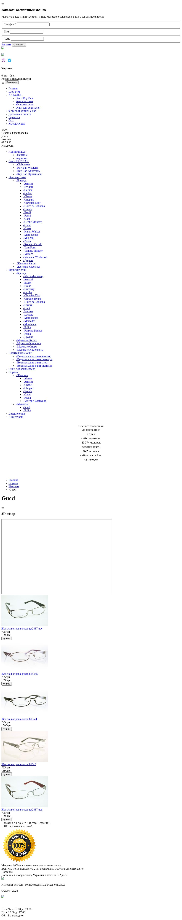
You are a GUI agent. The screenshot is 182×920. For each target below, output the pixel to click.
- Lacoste (28, 314)
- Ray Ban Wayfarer (27, 167)
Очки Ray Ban (24, 98)
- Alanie (27, 378)
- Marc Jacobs (30, 234)
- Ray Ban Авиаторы (28, 170)
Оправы (13, 372)
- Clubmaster (23, 164)
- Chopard (28, 199)
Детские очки (17, 413)
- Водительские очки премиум (34, 359)
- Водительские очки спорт (32, 362)
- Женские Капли (26, 263)
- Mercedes (29, 320)
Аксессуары (16, 416)
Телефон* (10, 24)
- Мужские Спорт (26, 346)
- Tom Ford (29, 247)
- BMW (27, 282)
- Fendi (27, 212)
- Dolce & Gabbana (34, 205)
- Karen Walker (31, 231)
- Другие (28, 260)
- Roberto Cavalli (32, 244)
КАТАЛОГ (15, 94)
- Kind (26, 407)
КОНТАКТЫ (17, 123)
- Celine (27, 193)
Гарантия (14, 117)
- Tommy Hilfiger (32, 250)
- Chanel (27, 196)
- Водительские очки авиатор (33, 356)
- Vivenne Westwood (34, 400)
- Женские (22, 375)
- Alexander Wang (33, 276)
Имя (7, 31)
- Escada (27, 209)
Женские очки (24, 101)
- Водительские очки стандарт (34, 365)
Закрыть (6, 44)
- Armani (28, 183)
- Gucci (27, 225)
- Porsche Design (32, 330)
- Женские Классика (28, 266)
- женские (22, 154)
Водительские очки (20, 352)
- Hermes (28, 311)
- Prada (27, 241)
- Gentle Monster (32, 221)
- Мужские (22, 404)
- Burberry (28, 289)
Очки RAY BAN (19, 161)
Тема (7, 38)
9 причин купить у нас (22, 110)
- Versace (28, 253)
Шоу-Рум (14, 91)
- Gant (26, 218)
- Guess (27, 228)
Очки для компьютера (22, 368)
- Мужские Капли (26, 340)
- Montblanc (29, 324)
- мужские (22, 158)
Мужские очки (25, 104)
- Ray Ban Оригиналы (29, 174)
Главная (13, 88)
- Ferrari (27, 304)
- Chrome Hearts (32, 298)
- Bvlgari (28, 186)
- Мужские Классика (28, 343)
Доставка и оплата (20, 114)
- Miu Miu (28, 237)
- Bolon (27, 285)
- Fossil (27, 215)
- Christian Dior (31, 202)
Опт (11, 120)
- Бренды (21, 180)
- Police (27, 327)
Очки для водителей (28, 107)
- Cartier (27, 189)
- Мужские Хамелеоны (29, 349)
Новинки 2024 (17, 151)
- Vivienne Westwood (35, 257)
